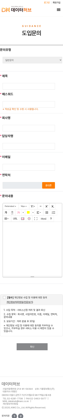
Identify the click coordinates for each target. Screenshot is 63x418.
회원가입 (56, 2)
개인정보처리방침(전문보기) (19, 302)
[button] (11, 206)
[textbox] (32, 248)
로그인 (47, 2)
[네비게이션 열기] (58, 9)
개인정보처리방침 (10, 404)
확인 (32, 346)
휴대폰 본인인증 (48, 186)
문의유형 (5, 50)
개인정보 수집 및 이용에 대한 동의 (27, 297)
